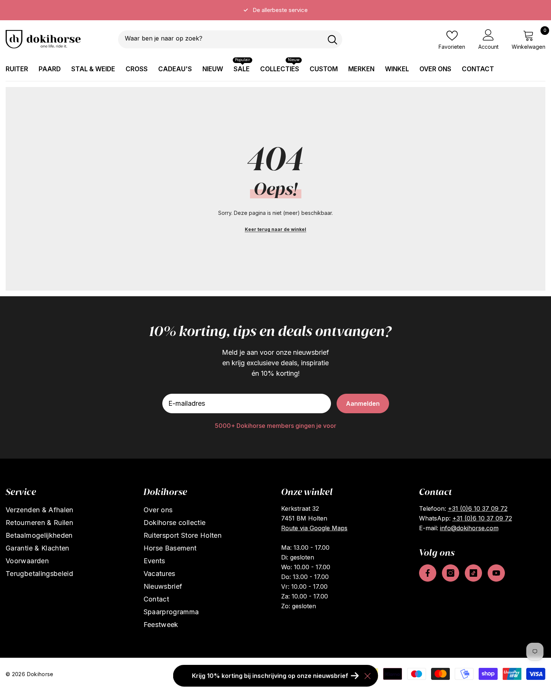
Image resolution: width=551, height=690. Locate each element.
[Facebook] (427, 573)
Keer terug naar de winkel (275, 229)
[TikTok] (473, 573)
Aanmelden (363, 403)
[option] (275, 10)
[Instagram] (450, 573)
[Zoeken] (230, 39)
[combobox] (220, 39)
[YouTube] (496, 573)
